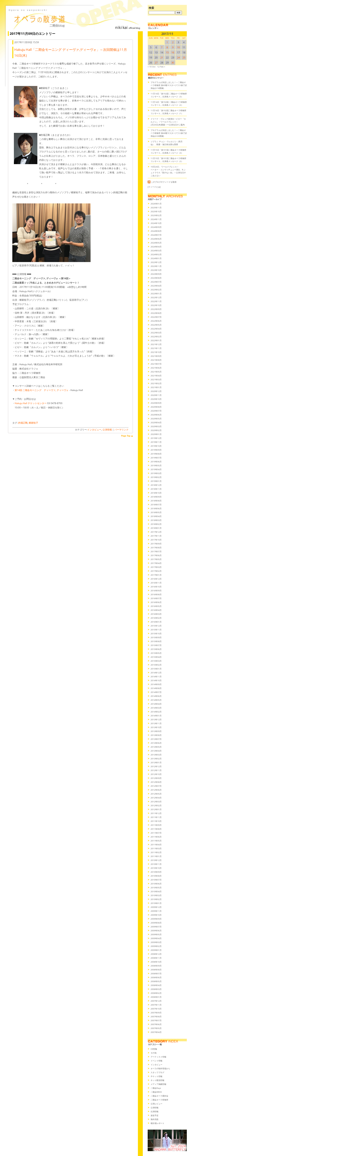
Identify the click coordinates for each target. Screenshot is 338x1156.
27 (156, 62)
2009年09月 (156, 918)
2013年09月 (156, 731)
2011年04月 (156, 844)
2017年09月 (156, 543)
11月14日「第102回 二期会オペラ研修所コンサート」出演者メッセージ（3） (169, 95)
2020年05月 (156, 418)
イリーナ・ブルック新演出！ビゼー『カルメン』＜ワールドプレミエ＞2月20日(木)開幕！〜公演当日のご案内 (168, 121)
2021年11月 (156, 348)
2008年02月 (156, 993)
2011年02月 (156, 852)
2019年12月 (156, 438)
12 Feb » (161, 66)
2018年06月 (156, 508)
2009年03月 (156, 942)
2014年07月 (156, 692)
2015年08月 (156, 641)
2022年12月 (156, 297)
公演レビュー (156, 1103)
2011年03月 (156, 848)
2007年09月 (156, 1012)
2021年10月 (156, 352)
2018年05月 (156, 512)
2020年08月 (156, 406)
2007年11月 (156, 1004)
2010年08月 (156, 875)
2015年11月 (156, 629)
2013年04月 (156, 750)
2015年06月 (156, 649)
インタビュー (94, 429)
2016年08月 (156, 594)
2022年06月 (156, 320)
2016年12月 (156, 578)
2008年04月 (156, 985)
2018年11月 (156, 489)
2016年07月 (156, 598)
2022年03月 (156, 332)
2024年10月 (156, 223)
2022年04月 (156, 328)
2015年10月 (156, 633)
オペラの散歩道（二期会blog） (74, 18)
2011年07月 (156, 832)
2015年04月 (156, 657)
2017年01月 (156, 575)
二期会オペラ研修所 (159, 1099)
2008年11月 (156, 957)
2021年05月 (156, 371)
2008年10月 (156, 961)
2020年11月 (156, 395)
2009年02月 (156, 946)
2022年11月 (156, 301)
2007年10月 (156, 1008)
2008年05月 (156, 981)
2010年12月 (156, 860)
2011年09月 (156, 825)
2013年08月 (156, 735)
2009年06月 (156, 930)
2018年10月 (156, 492)
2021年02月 (156, 383)
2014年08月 (156, 688)
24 (178, 57)
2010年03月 (156, 895)
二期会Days (156, 1088)
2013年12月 (156, 719)
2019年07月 (156, 457)
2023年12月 (156, 262)
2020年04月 (156, 422)
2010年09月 (156, 872)
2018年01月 (156, 528)
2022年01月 (156, 340)
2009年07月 (156, 926)
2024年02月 (156, 254)
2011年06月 (156, 836)
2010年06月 (156, 883)
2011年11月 (156, 817)
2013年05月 (156, 746)
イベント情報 (156, 1060)
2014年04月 (156, 703)
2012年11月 (156, 770)
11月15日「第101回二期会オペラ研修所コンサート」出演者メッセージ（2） (168, 160)
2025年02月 (156, 215)
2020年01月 (156, 434)
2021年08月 (156, 360)
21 (161, 57)
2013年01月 (156, 762)
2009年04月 (156, 938)
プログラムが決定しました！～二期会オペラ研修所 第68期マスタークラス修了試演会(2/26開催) (169, 133)
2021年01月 (156, 387)
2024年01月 (156, 258)
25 (183, 57)
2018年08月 (156, 500)
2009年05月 (156, 934)
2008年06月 (156, 977)
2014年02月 (156, 711)
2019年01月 (156, 481)
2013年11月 (156, 723)
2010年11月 (156, 864)
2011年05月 (156, 840)
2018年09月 (156, 496)
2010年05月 (156, 887)
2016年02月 (156, 617)
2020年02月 (156, 430)
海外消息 (154, 1119)
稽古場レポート (157, 1123)
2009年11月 (156, 911)
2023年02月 (156, 289)
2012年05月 (156, 793)
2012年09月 (156, 778)
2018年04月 (156, 516)
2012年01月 (156, 809)
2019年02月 (156, 477)
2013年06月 (156, 743)
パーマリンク (121, 429)
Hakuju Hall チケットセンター (31, 403)
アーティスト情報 (158, 1056)
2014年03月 (156, 707)
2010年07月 (156, 879)
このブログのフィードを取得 (163, 182)
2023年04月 (156, 285)
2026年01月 (156, 203)
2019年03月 (156, 473)
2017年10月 (156, 539)
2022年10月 (156, 305)
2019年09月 (156, 449)
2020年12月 (156, 391)
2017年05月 (156, 559)
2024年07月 (156, 235)
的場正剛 (23, 422)
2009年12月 (156, 907)
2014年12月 (156, 672)
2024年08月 (156, 231)
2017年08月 (156, 547)
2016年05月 (156, 606)
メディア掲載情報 (158, 1084)
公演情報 (107, 429)
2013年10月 (156, 727)
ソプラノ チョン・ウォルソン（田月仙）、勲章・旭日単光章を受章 (166, 143)
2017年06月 (156, 555)
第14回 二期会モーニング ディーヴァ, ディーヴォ (41, 390)
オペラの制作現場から (160, 1068)
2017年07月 (156, 551)
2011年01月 (156, 856)
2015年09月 (156, 637)
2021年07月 (156, 363)
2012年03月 (156, 801)
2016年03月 (156, 614)
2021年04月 (156, 375)
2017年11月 (156, 535)
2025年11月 (156, 207)
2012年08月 (156, 782)
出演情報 (154, 1111)
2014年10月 (156, 680)
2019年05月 (156, 465)
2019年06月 (156, 461)
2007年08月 (156, 1016)
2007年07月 (156, 1020)
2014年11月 (156, 676)
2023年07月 (156, 281)
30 (172, 62)
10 (178, 47)
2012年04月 (156, 797)
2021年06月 (156, 367)
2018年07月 (156, 504)
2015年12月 (156, 625)
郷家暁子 (33, 422)
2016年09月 (156, 590)
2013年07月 (156, 739)
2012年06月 (156, 789)
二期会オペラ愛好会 (159, 1095)
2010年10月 (156, 868)
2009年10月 (156, 915)
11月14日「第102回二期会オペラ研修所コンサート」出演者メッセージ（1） (168, 112)
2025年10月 (156, 211)
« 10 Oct (152, 66)
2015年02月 (156, 664)
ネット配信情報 (157, 1080)
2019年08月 (156, 453)
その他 (153, 1052)
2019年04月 (156, 469)
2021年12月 (156, 344)
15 (167, 52)
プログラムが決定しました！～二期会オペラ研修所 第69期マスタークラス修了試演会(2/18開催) (169, 85)
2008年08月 (156, 969)
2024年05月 (156, 242)
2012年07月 (156, 786)
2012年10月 (156, 774)
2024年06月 (156, 238)
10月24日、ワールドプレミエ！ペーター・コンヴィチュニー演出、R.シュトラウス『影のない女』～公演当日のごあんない (168, 171)
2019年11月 (156, 442)
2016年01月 (156, 621)
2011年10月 (156, 821)
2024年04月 (156, 246)
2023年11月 (156, 266)
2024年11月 (156, 219)
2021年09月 (156, 356)
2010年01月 (156, 903)
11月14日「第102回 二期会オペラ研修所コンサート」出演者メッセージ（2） (169, 103)
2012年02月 (156, 805)
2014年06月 (156, 696)
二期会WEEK (156, 1092)
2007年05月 (156, 1028)
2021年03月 (156, 379)
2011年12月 (156, 813)
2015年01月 (156, 668)
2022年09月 (156, 309)
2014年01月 (156, 715)
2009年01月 (156, 950)
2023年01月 (156, 293)
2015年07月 (156, 645)
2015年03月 (156, 660)
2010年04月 (156, 891)
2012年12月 (156, 766)
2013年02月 (156, 758)
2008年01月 (156, 997)
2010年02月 (156, 899)
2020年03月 (156, 426)
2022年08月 (156, 313)
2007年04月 (156, 1032)
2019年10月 (156, 446)
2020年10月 (156, 399)
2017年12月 (156, 532)
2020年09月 (156, 403)
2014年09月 (156, 684)
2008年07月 (156, 973)
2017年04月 (156, 563)
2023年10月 (156, 270)
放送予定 (154, 1115)
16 (172, 52)
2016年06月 (156, 602)
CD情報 (154, 1049)
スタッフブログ (157, 1072)
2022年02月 (156, 336)
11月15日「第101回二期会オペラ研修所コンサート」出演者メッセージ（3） (168, 151)
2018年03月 (156, 520)
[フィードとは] (154, 186)
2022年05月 (156, 324)
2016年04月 (156, 610)
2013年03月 (156, 754)
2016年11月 (156, 582)
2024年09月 (156, 227)
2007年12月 (156, 1000)
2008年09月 (156, 965)
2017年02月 (156, 571)
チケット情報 (156, 1076)
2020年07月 (156, 410)
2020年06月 (156, 414)
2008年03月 (156, 989)
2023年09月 (156, 274)
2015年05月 (156, 653)
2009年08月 (156, 922)
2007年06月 (156, 1024)
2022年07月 (156, 317)
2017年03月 (156, 567)
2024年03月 (156, 250)
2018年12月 (156, 485)
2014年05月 (156, 700)
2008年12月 (156, 954)
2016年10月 (156, 586)
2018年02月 (156, 524)
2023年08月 (156, 277)
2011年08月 (156, 829)
